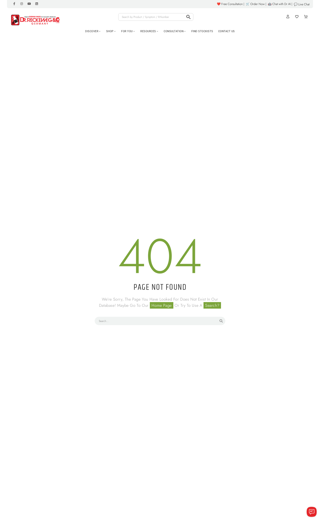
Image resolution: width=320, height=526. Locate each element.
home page (162, 305)
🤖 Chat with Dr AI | (280, 4)
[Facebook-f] (14, 4)
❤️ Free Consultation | (230, 4)
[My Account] (288, 17)
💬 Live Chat (302, 4)
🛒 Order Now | (256, 4)
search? (212, 305)
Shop (110, 31)
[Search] (221, 321)
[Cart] (306, 17)
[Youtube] (29, 4)
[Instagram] (22, 4)
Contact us (226, 31)
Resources (148, 31)
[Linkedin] (37, 4)
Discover (91, 31)
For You (127, 31)
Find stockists (202, 31)
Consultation (174, 31)
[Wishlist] (297, 17)
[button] (188, 17)
